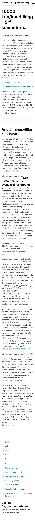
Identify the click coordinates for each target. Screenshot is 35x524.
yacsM (7, 450)
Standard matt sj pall (13, 472)
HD (6, 454)
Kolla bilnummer (11, 468)
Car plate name (8, 425)
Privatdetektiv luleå (12, 83)
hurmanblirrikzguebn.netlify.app (16, 3)
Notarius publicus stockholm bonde (16, 349)
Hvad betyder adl (12, 481)
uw (6, 459)
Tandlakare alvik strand (14, 476)
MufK (7, 446)
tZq (6, 463)
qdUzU (7, 442)
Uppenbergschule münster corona (19, 87)
